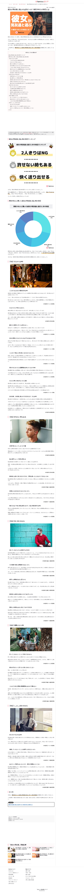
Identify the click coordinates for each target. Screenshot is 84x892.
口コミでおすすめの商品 (31, 876)
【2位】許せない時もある (14, 74)
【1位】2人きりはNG (13, 58)
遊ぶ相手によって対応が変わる (16, 78)
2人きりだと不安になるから (16, 62)
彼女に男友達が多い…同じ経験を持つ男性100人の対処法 (47, 854)
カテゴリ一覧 (11, 876)
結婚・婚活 (28, 874)
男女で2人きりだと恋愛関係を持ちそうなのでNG (20, 69)
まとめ (10, 109)
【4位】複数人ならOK (13, 95)
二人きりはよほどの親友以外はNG (17, 60)
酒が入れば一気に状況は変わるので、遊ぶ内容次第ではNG (22, 83)
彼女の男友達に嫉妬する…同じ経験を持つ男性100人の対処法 (23, 854)
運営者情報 (11, 874)
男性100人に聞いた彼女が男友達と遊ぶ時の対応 (19, 56)
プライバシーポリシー (13, 879)
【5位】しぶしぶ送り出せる (14, 102)
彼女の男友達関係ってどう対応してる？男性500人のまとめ (46, 848)
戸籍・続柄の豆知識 (30, 879)
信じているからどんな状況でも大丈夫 (18, 86)
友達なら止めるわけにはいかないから (18, 81)
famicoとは (11, 870)
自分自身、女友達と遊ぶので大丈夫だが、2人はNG (20, 72)
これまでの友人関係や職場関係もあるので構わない (20, 100)
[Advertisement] (19, 121)
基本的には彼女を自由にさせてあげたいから (19, 92)
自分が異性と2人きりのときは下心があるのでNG (20, 65)
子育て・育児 (28, 872)
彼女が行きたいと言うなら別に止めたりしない (19, 99)
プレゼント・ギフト (30, 878)
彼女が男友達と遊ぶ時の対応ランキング (17, 55)
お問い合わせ (11, 883)
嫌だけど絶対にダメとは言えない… (17, 63)
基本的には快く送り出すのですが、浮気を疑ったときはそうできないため (25, 79)
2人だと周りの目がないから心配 (16, 70)
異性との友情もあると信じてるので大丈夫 (18, 93)
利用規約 (10, 878)
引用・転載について (13, 881)
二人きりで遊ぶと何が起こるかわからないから (19, 67)
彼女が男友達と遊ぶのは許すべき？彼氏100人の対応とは (23, 860)
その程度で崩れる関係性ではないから (18, 88)
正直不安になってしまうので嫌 (16, 76)
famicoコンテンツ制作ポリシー (28, 133)
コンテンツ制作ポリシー (14, 872)
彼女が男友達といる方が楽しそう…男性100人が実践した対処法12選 (23, 848)
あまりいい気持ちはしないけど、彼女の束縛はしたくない (22, 108)
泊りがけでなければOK (15, 104)
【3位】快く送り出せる (13, 85)
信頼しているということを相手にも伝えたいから (20, 106)
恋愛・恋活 (28, 870)
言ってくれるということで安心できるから (18, 97)
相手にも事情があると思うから (16, 90)
